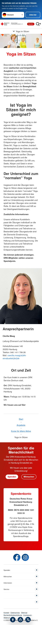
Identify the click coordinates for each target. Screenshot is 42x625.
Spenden (30, 24)
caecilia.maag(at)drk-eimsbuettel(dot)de (14, 357)
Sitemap (24, 612)
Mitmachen (29, 476)
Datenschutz (15, 612)
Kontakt (6, 612)
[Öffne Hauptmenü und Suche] (38, 24)
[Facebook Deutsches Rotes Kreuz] (16, 557)
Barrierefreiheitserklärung (13, 615)
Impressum (27, 615)
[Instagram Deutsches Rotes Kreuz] (25, 557)
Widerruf (7, 617)
